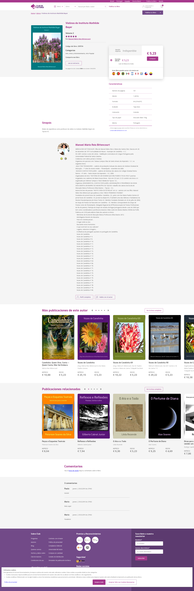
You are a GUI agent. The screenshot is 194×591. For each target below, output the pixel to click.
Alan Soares (152, 445)
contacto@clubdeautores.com (118, 130)
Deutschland (136, 1)
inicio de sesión (74, 471)
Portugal (119, 1)
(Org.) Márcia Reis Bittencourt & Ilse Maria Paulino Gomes (91, 367)
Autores (33, 542)
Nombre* (138, 540)
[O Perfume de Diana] (165, 416)
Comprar (152, 59)
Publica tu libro (151, 1)
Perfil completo (85, 297)
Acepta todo (99, 582)
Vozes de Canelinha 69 (123, 362)
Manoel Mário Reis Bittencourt (79, 39)
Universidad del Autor (56, 549)
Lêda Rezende (117, 445)
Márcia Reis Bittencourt (49, 368)
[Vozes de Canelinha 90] (165, 337)
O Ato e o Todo (119, 441)
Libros (38, 13)
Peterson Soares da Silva (50, 445)
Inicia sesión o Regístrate (149, 6)
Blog (32, 546)
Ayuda (161, 1)
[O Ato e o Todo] (129, 416)
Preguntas (34, 538)
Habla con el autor (106, 297)
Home (33, 13)
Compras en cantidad (56, 553)
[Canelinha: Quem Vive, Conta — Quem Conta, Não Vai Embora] (58, 337)
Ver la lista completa (154, 310)
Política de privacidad (10, 582)
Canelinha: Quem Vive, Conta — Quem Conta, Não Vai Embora (55, 363)
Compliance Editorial (55, 546)
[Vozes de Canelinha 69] (129, 337)
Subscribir (141, 558)
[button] (92, 310)
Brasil (112, 1)
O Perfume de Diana (157, 441)
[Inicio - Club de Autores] (37, 7)
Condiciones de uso (37, 560)
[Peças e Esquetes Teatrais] (58, 416)
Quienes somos (36, 549)
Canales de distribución (56, 557)
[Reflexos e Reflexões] (94, 416)
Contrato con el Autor (56, 538)
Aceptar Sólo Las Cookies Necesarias (121, 582)
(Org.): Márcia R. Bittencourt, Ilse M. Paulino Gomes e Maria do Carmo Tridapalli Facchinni (128, 367)
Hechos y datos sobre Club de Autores (38, 555)
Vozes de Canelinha (86, 362)
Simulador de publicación (60, 560)
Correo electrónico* (142, 548)
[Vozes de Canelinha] (94, 337)
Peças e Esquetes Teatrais (53, 441)
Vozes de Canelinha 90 (158, 362)
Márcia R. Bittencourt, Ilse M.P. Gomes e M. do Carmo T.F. (163, 367)
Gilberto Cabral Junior (84, 445)
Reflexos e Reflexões (87, 441)
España (127, 1)
